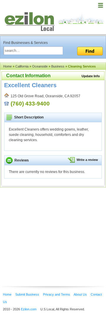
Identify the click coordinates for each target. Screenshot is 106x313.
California (22, 66)
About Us (80, 294)
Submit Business (27, 294)
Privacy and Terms (56, 294)
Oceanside (40, 66)
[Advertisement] (47, 228)
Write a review (87, 160)
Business (57, 66)
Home (7, 66)
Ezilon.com (29, 309)
